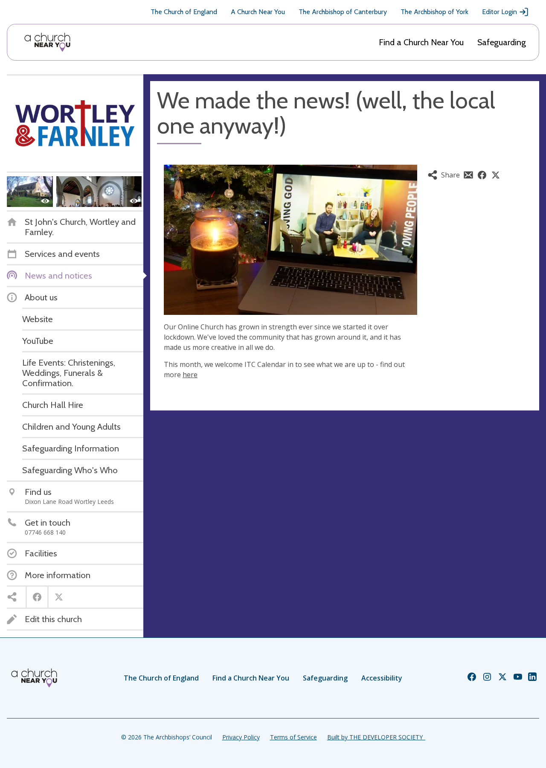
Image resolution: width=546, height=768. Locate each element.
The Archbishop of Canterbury (343, 12)
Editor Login (499, 12)
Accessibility (381, 678)
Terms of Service (293, 737)
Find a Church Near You (421, 42)
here (190, 374)
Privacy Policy (241, 737)
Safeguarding (501, 42)
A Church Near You (258, 12)
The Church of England (184, 12)
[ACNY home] (47, 42)
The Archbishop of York (434, 12)
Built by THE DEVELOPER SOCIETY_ (376, 737)
